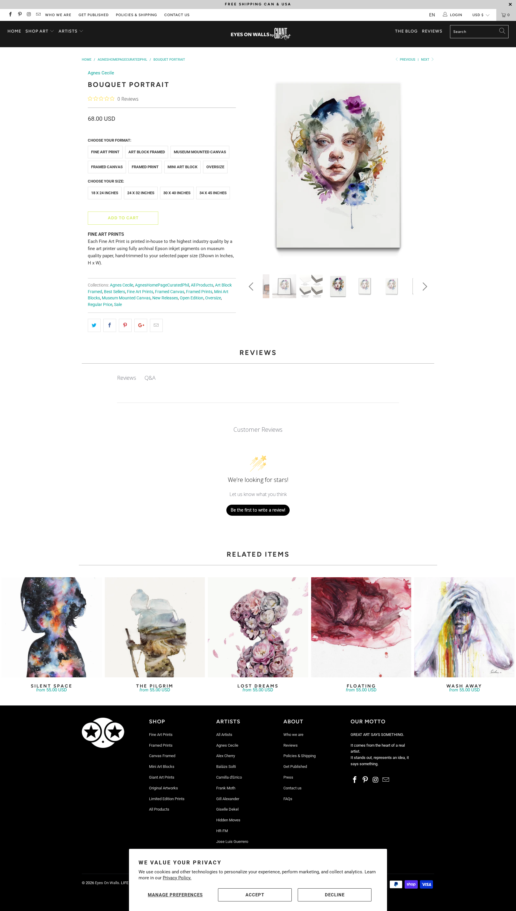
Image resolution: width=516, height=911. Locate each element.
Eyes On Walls (107, 883)
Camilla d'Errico (229, 777)
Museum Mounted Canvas (200, 152)
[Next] (423, 167)
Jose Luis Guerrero (232, 841)
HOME (14, 31)
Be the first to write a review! (258, 510)
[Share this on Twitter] (94, 325)
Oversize (215, 167)
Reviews (432, 31)
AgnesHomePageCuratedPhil (162, 285)
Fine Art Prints (140, 291)
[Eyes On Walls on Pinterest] (19, 15)
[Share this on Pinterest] (125, 325)
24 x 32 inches (140, 193)
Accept (254, 895)
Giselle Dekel (227, 809)
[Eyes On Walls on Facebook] (10, 15)
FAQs (287, 799)
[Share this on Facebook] (109, 325)
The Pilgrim (155, 627)
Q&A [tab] (150, 377)
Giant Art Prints (161, 777)
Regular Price (100, 304)
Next (425, 60)
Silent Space (51, 627)
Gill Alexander (227, 799)
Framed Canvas (107, 167)
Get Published (94, 15)
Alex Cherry (225, 756)
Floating (361, 627)
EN (432, 15)
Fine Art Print (105, 152)
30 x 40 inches (177, 193)
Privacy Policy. (177, 878)
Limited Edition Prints (167, 799)
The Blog (406, 31)
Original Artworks (163, 788)
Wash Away (464, 627)
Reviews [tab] (126, 377)
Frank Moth (225, 788)
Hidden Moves (228, 820)
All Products (202, 285)
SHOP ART (36, 31)
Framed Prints (199, 291)
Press (288, 777)
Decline (335, 895)
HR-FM (222, 831)
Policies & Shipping (136, 15)
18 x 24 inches (104, 193)
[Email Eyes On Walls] (38, 15)
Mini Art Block (182, 167)
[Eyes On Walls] (261, 34)
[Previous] (252, 167)
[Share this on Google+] (140, 325)
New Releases (165, 297)
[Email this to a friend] (156, 325)
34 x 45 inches (213, 193)
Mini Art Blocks (161, 766)
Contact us (177, 15)
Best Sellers (114, 291)
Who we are (58, 15)
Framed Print (145, 167)
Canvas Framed (162, 756)
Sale (118, 304)
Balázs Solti (226, 766)
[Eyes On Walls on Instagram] (28, 15)
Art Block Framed (146, 152)
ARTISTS (69, 31)
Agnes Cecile (101, 73)
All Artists (224, 734)
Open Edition (191, 297)
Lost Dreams (258, 627)
